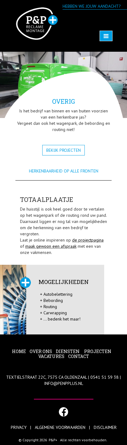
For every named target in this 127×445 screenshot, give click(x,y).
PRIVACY (19, 427)
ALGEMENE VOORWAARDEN (60, 427)
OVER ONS (41, 351)
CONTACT (78, 356)
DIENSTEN (68, 351)
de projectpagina (88, 240)
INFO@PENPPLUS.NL (63, 383)
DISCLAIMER (105, 427)
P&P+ (53, 440)
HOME (19, 351)
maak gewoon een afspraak (50, 246)
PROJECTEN (98, 351)
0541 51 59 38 (104, 377)
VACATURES (51, 356)
